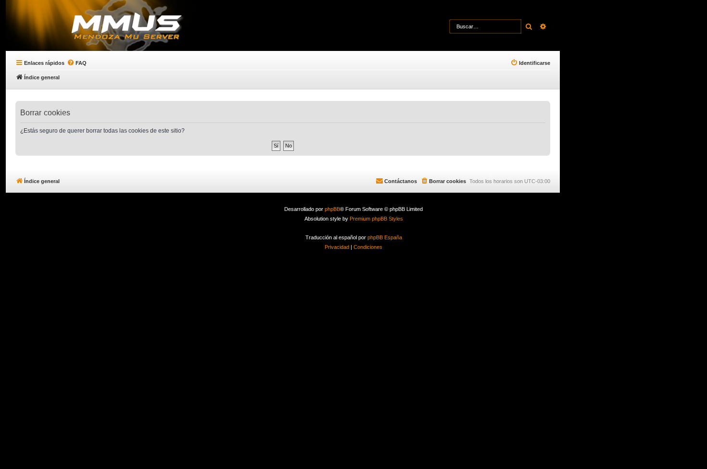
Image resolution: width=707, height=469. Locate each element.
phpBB (332, 209)
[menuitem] (77, 63)
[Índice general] (144, 26)
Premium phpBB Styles (376, 219)
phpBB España (384, 237)
